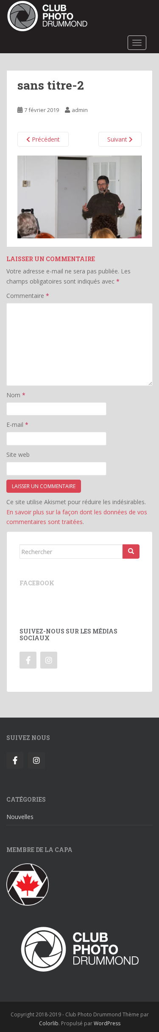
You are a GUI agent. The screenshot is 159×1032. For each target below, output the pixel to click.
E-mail (17, 424)
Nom (15, 395)
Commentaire (27, 296)
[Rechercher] (131, 551)
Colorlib (49, 1023)
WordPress (107, 1023)
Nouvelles (19, 817)
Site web (18, 454)
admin (80, 110)
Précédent (45, 139)
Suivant (118, 139)
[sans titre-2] (79, 196)
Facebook (37, 583)
